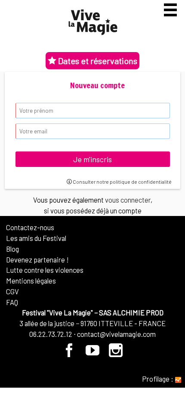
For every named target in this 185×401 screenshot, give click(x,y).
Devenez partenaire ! (37, 259)
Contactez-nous (30, 227)
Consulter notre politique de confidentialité (122, 182)
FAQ (12, 302)
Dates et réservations (96, 61)
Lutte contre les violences (44, 269)
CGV (12, 291)
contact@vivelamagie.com (116, 334)
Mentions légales (31, 280)
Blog (12, 248)
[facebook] (69, 353)
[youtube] (93, 353)
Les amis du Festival (36, 238)
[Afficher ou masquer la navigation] (170, 9)
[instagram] (116, 353)
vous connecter (128, 199)
